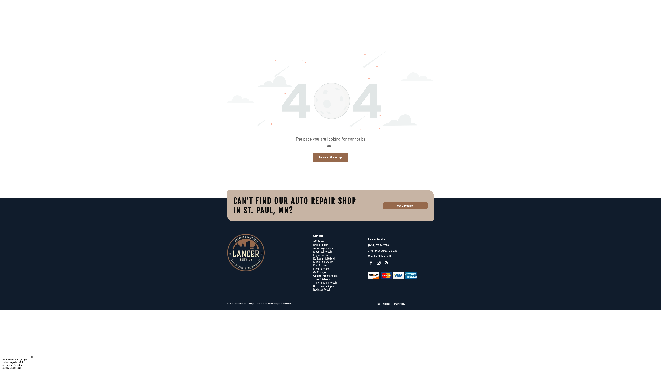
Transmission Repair (325, 282)
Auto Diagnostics (323, 248)
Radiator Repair (322, 289)
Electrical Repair (322, 251)
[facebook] (371, 263)
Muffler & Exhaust (323, 262)
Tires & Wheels (321, 279)
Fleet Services (321, 269)
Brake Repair (320, 244)
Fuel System (320, 265)
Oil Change (319, 272)
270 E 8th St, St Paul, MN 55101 (383, 250)
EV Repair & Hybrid (324, 258)
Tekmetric (287, 304)
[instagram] (379, 263)
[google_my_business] (386, 263)
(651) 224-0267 (378, 245)
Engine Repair (321, 255)
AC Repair (319, 241)
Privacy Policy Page (11, 367)
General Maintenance (325, 275)
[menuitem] (384, 304)
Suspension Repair (324, 286)
